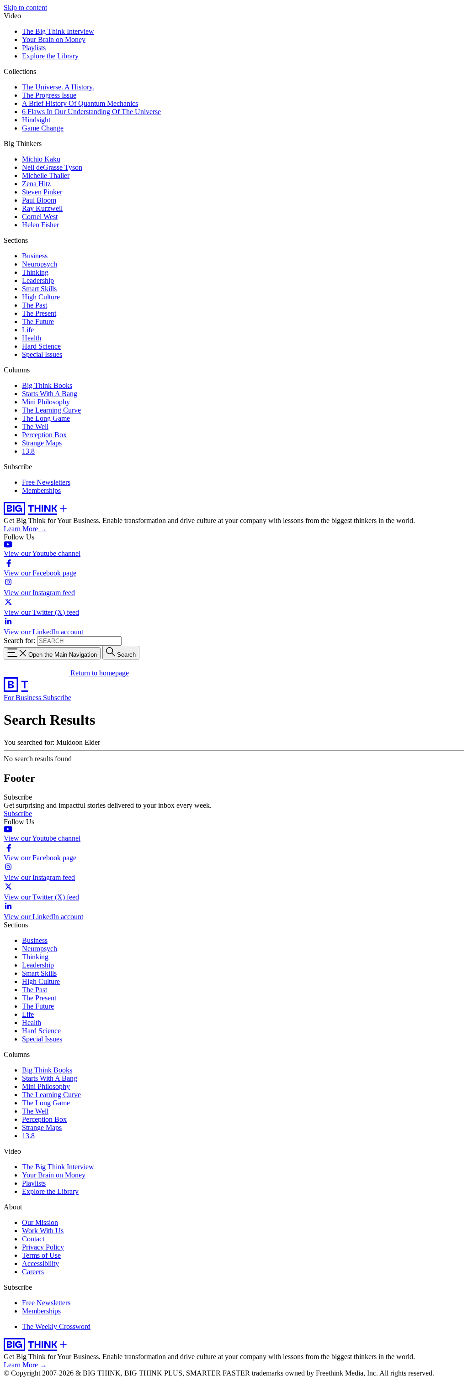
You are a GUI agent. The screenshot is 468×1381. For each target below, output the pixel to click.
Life (28, 330)
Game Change (43, 128)
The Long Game (46, 418)
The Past (34, 305)
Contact (33, 1239)
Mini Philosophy (46, 402)
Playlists (34, 48)
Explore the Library (50, 56)
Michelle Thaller (45, 175)
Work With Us (43, 1231)
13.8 (28, 451)
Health (31, 338)
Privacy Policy (43, 1247)
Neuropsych (39, 264)
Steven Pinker (42, 192)
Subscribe (57, 697)
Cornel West (40, 216)
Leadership (38, 280)
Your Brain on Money (53, 39)
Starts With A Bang (49, 394)
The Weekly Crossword (56, 1326)
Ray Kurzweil (42, 208)
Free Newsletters (46, 482)
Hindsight (36, 120)
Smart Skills (39, 289)
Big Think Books (47, 385)
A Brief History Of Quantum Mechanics (80, 103)
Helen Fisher (40, 225)
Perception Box (44, 435)
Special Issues (42, 354)
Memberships (41, 490)
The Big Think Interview (58, 31)
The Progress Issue (49, 95)
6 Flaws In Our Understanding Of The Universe (91, 111)
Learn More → (25, 529)
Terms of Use (41, 1255)
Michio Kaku (41, 159)
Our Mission (40, 1222)
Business (35, 256)
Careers (33, 1272)
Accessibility (40, 1263)
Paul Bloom (39, 200)
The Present (39, 313)
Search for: (19, 640)
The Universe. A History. (58, 87)
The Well (35, 426)
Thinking (35, 272)
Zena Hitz (36, 184)
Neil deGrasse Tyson (52, 167)
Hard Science (41, 346)
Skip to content (25, 7)
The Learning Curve (51, 410)
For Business (23, 697)
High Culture (41, 297)
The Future (38, 321)
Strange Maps (42, 443)
